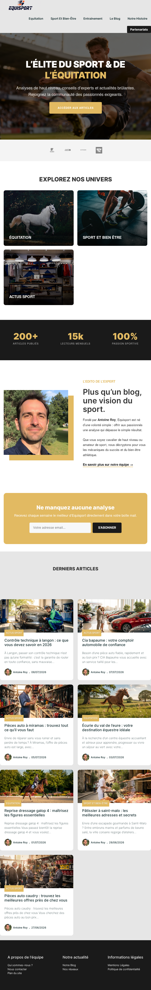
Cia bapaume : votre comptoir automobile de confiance (108, 642)
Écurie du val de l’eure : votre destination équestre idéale (107, 727)
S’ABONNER (107, 527)
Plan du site (15, 973)
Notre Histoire (137, 18)
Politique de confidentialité (124, 969)
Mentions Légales (118, 965)
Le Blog (115, 18)
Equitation (36, 18)
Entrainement (92, 18)
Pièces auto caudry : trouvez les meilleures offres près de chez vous (35, 898)
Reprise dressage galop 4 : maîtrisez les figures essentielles (36, 812)
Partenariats (139, 29)
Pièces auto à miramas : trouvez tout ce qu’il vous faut (36, 727)
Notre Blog (69, 965)
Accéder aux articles (76, 108)
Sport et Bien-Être (63, 18)
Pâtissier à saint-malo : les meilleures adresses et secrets (109, 812)
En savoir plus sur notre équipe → (108, 464)
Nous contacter (17, 969)
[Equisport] (20, 5)
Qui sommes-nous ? (20, 965)
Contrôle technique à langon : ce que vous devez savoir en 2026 (36, 642)
